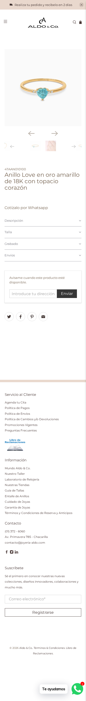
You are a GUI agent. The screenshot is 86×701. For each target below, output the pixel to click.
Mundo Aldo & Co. (18, 468)
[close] (81, 4)
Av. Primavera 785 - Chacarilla (26, 537)
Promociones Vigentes (21, 425)
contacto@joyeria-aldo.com (25, 542)
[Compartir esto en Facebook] (20, 316)
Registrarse (43, 612)
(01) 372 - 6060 (15, 531)
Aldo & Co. (25, 648)
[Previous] (31, 133)
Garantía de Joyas (17, 507)
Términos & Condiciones (49, 648)
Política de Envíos (17, 413)
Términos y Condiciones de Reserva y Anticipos (38, 513)
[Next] (54, 133)
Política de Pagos (17, 408)
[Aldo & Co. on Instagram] (12, 553)
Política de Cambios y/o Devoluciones (32, 419)
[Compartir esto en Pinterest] (32, 316)
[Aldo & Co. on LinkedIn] (16, 553)
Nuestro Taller (15, 473)
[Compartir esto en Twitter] (9, 316)
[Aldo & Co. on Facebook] (7, 553)
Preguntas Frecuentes (21, 430)
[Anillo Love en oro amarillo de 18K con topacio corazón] (43, 87)
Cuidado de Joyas (17, 501)
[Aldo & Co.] (43, 22)
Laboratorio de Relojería (22, 479)
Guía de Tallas (14, 490)
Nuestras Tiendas (17, 485)
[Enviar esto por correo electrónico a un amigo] (43, 316)
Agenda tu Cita (15, 402)
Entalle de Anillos (17, 496)
